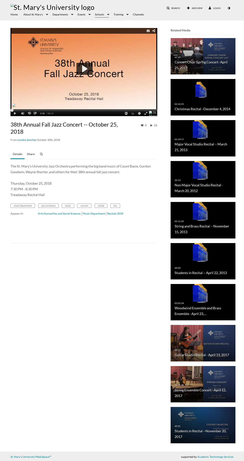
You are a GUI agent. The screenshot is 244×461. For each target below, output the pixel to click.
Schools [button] (99, 14)
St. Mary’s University (22, 456)
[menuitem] (16, 14)
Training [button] (118, 14)
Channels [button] (138, 14)
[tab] (17, 154)
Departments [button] (60, 14)
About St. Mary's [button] (33, 14)
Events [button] (81, 14)
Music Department (94, 213)
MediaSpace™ (43, 456)
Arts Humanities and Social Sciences (59, 213)
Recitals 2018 (115, 213)
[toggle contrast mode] (229, 8)
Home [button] (14, 14)
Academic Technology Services (215, 456)
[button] (173, 8)
